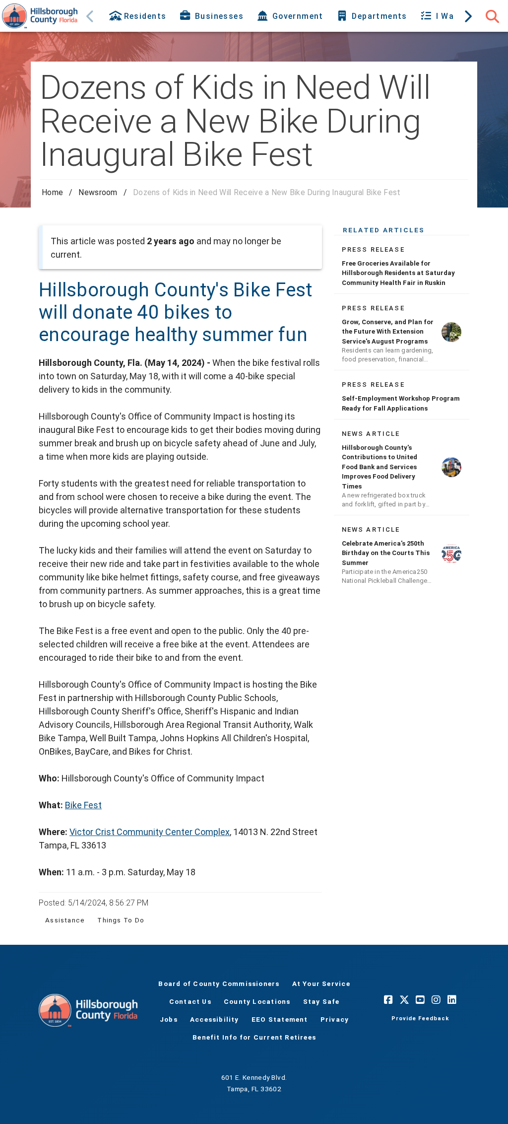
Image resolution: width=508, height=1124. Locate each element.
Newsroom (97, 192)
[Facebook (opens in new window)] (388, 999)
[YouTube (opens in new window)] (420, 999)
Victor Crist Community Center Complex (149, 832)
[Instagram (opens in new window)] (436, 999)
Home (52, 192)
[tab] (138, 16)
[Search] (492, 16)
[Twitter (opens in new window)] (404, 999)
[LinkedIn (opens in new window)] (452, 999)
